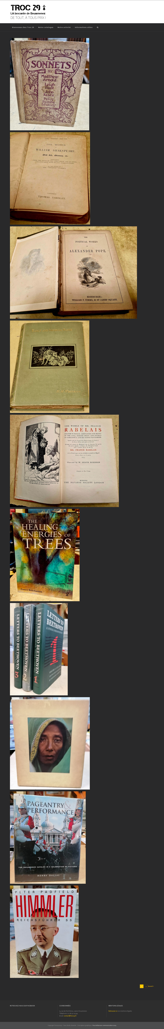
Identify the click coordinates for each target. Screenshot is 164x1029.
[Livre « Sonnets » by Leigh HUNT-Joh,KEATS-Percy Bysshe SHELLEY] (49, 39)
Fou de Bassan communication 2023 (104, 1025)
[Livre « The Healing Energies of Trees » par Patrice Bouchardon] (45, 510)
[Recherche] (97, 27)
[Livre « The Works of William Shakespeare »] (50, 133)
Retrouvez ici (113, 1011)
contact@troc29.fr (70, 1016)
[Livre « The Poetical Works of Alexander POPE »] (73, 227)
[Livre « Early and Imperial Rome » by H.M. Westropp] (49, 322)
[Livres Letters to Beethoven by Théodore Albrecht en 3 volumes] (39, 604)
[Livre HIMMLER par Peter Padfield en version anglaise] (44, 887)
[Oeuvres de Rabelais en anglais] (64, 416)
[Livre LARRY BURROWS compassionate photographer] (50, 698)
